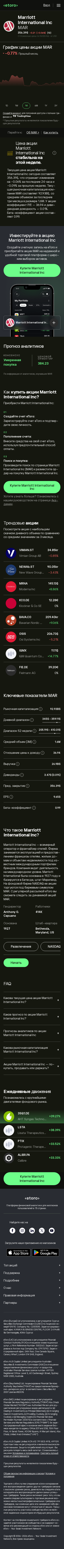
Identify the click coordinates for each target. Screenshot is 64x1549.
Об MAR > (32, 132)
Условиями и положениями (25, 1453)
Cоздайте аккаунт (12, 113)
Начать (16, 963)
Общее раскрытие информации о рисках (24, 1473)
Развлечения (21, 946)
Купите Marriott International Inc (32, 270)
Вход (46, 5)
